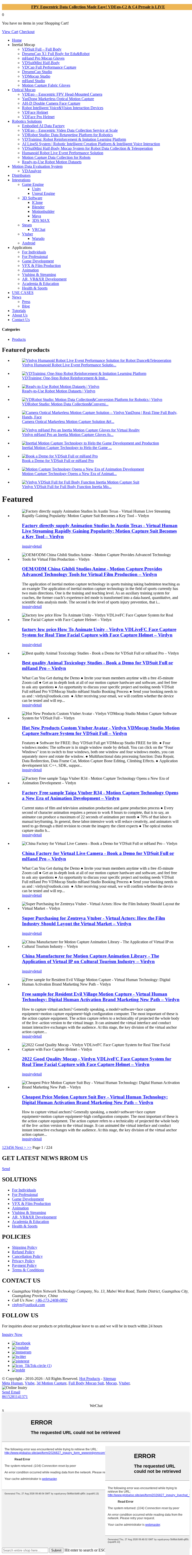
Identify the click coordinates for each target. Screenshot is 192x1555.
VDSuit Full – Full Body (42, 49)
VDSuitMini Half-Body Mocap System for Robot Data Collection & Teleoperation (87, 148)
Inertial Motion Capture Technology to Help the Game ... (67, 447)
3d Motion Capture (51, 1383)
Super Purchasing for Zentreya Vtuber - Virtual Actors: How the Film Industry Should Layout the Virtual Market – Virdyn (93, 920)
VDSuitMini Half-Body (41, 63)
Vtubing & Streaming (39, 274)
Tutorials (19, 310)
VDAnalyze (31, 171)
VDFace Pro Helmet (38, 117)
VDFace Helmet (35, 112)
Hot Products (89, 1378)
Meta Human (12, 1383)
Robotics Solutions (27, 121)
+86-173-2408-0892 (51, 1300)
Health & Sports (35, 288)
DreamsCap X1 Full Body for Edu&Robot (56, 54)
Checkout (26, 32)
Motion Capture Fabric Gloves (46, 85)
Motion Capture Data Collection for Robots (56, 157)
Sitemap (109, 1378)
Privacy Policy (23, 1261)
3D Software (32, 198)
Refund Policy (23, 1252)
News (16, 297)
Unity (36, 189)
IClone (37, 202)
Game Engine (33, 184)
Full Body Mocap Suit (86, 1383)
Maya (36, 216)
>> (29, 1147)
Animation (30, 270)
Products (19, 339)
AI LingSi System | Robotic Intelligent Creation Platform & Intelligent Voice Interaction (91, 144)
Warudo (38, 238)
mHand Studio (33, 81)
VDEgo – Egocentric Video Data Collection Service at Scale (70, 130)
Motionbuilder (43, 211)
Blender (38, 207)
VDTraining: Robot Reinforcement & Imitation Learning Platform (74, 139)
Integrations (21, 180)
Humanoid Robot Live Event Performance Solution (62, 153)
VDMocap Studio (36, 76)
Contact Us (21, 320)
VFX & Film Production (41, 265)
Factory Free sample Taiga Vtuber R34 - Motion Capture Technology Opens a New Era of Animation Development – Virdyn (100, 795)
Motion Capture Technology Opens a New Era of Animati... (69, 474)
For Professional (35, 256)
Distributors (21, 175)
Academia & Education (40, 283)
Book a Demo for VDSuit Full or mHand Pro (58, 460)
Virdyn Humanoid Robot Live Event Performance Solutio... (69, 365)
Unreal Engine (43, 193)
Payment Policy (24, 1265)
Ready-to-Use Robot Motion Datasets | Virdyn (58, 391)
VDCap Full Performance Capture (49, 67)
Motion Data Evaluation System (37, 166)
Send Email (11, 1392)
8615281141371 (15, 1396)
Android (28, 243)
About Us (20, 315)
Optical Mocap (24, 90)
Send (6, 1169)
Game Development (38, 261)
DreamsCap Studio (37, 72)
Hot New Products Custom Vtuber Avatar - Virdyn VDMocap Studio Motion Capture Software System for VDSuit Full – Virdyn (101, 730)
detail (37, 546)
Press (26, 301)
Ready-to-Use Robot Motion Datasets (52, 162)
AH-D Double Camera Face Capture (51, 103)
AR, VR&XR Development (44, 279)
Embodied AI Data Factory (43, 126)
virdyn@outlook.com (28, 1305)
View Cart (10, 32)
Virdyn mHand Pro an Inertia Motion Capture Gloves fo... (68, 434)
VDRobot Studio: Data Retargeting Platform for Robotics (67, 135)
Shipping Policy (24, 1247)
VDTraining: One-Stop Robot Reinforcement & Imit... (65, 378)
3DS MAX (41, 220)
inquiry (27, 546)
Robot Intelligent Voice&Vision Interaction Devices (62, 108)
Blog (26, 306)
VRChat (38, 229)
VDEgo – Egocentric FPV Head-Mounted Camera (62, 94)
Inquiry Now (12, 1334)
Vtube (29, 1383)
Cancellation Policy (27, 1256)
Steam (27, 225)
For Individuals (34, 252)
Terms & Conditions (28, 1270)
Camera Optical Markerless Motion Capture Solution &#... (68, 421)
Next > (20, 1147)
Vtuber (27, 234)
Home (17, 40)
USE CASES (23, 292)
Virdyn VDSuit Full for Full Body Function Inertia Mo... (67, 487)
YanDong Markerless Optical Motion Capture (58, 99)
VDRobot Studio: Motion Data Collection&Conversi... (65, 404)
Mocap (111, 1383)
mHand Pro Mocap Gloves (43, 58)
